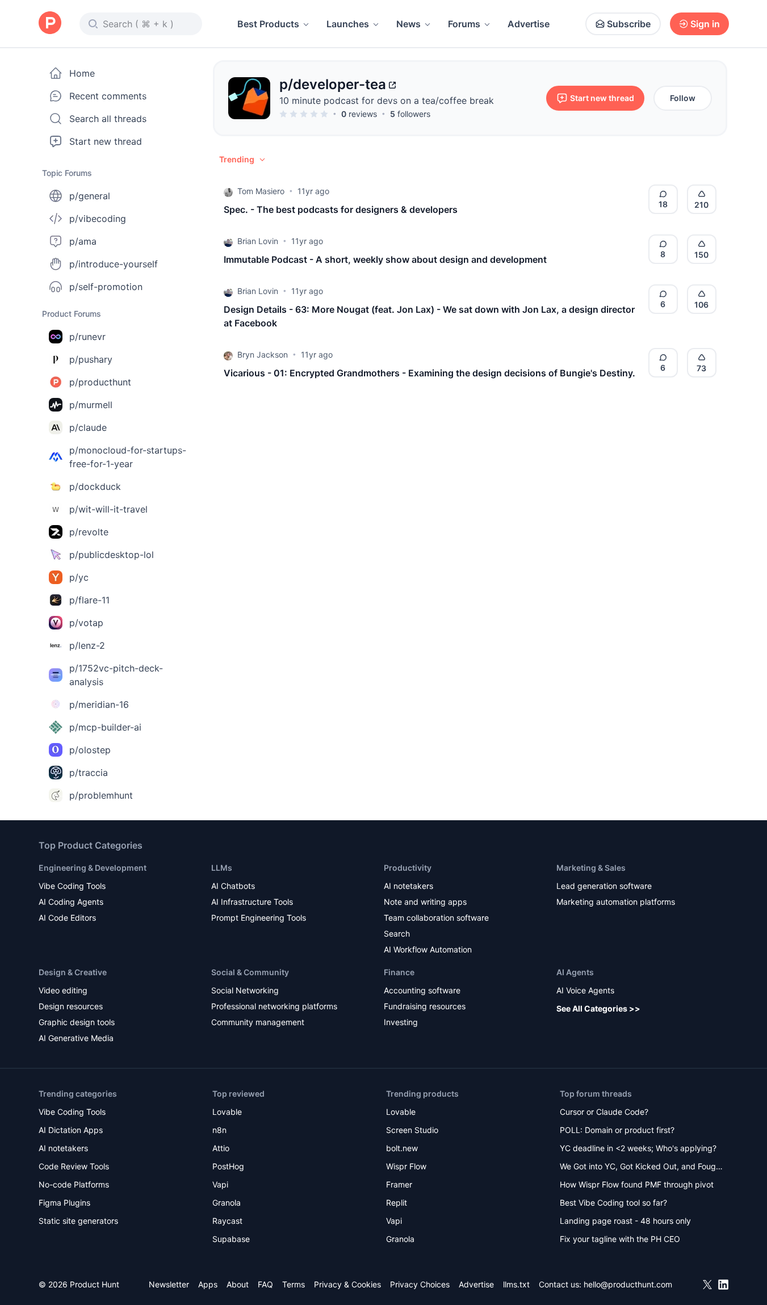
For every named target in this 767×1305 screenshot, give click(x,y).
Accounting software (422, 990)
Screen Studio (412, 1130)
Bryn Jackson (262, 354)
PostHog (228, 1166)
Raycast (227, 1221)
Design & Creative (73, 972)
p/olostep (90, 750)
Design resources (71, 1006)
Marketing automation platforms (615, 902)
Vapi (220, 1184)
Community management (257, 1022)
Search (397, 933)
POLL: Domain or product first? (617, 1130)
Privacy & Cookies (347, 1284)
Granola (226, 1202)
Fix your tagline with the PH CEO (620, 1239)
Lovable (227, 1112)
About (238, 1284)
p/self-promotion (105, 286)
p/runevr (87, 336)
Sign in (705, 24)
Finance (399, 972)
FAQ (265, 1284)
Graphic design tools (77, 1022)
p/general (89, 196)
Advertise (529, 24)
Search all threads (107, 118)
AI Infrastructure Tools (252, 902)
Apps (207, 1284)
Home (82, 73)
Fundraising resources (425, 1006)
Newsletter (169, 1284)
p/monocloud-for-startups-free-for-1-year (127, 456)
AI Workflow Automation (428, 949)
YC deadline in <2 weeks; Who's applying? (638, 1148)
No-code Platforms (74, 1184)
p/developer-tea (332, 84)
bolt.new (402, 1148)
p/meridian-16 (99, 704)
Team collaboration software (436, 917)
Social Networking (245, 990)
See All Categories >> (598, 1008)
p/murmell (90, 404)
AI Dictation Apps (71, 1130)
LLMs (221, 867)
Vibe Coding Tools (72, 886)
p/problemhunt (101, 795)
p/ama (83, 241)
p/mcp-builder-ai (105, 727)
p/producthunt (100, 382)
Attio (220, 1148)
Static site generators (78, 1221)
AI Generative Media (76, 1038)
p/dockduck (95, 486)
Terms (293, 1284)
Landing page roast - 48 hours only (625, 1221)
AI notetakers (408, 886)
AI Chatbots (233, 886)
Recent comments (107, 96)
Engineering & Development (92, 867)
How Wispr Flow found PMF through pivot (637, 1184)
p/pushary (90, 359)
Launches (347, 24)
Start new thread (105, 141)
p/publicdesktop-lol (111, 554)
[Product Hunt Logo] (50, 23)
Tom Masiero (260, 191)
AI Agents (575, 972)
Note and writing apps (425, 902)
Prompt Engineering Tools (258, 917)
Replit (396, 1202)
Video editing (63, 990)
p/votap (86, 622)
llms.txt (516, 1284)
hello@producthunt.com (628, 1284)
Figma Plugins (64, 1202)
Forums (464, 24)
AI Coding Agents (71, 902)
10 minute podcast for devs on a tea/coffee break (386, 100)
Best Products (268, 24)
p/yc (79, 577)
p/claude (88, 427)
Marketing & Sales (591, 867)
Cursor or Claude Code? (604, 1112)
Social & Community (250, 972)
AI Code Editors (67, 917)
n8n (219, 1130)
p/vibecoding (97, 218)
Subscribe (629, 24)
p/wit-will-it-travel (108, 509)
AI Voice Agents (585, 990)
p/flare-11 (89, 600)
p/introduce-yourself (113, 264)
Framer (399, 1184)
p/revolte (88, 532)
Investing (401, 1022)
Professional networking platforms (274, 1006)
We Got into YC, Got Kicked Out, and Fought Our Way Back (641, 1167)
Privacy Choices (420, 1284)
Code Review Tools (74, 1166)
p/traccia (88, 772)
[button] (243, 159)
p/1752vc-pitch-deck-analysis (116, 674)
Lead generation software (604, 886)
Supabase (231, 1239)
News (408, 24)
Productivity (407, 867)
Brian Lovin (257, 241)
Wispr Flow (406, 1166)
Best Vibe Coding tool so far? (613, 1202)
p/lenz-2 (87, 645)
